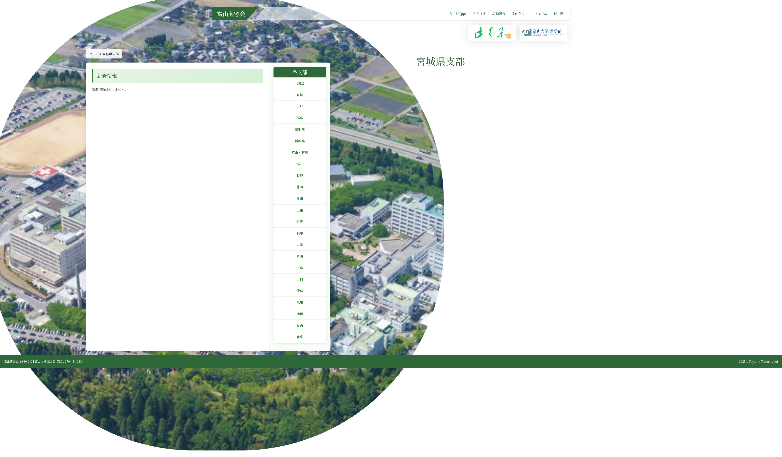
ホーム (94, 54)
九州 (300, 302)
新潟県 (300, 141)
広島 (300, 267)
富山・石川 (300, 152)
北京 (300, 337)
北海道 (300, 83)
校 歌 (558, 13)
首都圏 (300, 129)
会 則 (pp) (457, 13)
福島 (300, 118)
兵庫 (300, 233)
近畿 (300, 221)
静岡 (300, 187)
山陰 (300, 244)
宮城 (300, 95)
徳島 (300, 291)
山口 (300, 279)
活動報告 (498, 13)
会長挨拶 (479, 13)
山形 (300, 106)
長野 (300, 175)
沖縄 (300, 314)
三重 (300, 210)
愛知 (300, 198)
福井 (300, 164)
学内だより (520, 13)
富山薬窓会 (231, 14)
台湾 (300, 325)
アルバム (541, 13)
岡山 (300, 256)
